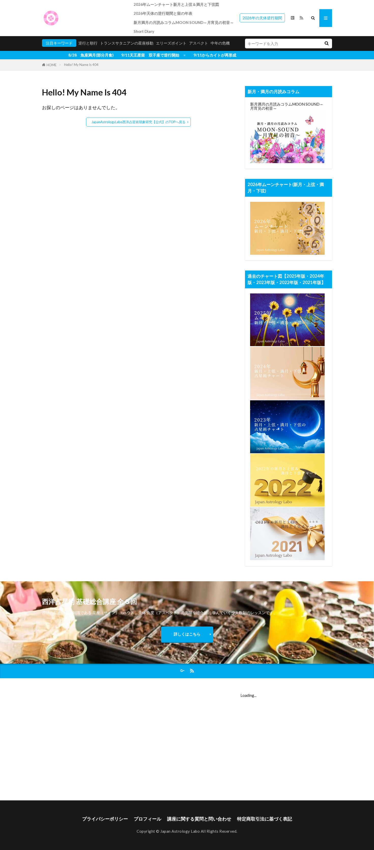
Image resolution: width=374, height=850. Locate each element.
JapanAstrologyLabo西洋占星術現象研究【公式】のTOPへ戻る (138, 122)
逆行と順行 (87, 43)
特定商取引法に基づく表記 (264, 818)
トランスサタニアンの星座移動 (126, 43)
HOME (51, 65)
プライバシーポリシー (105, 818)
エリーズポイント (171, 43)
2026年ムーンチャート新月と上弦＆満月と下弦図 (176, 4)
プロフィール (147, 818)
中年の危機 (220, 43)
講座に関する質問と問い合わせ (199, 818)
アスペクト (198, 43)
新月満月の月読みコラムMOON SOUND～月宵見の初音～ (184, 22)
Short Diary (144, 31)
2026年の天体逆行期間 (262, 18)
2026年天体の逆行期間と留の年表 (163, 13)
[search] (326, 43)
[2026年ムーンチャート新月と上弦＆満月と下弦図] (287, 253)
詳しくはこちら (187, 634)
